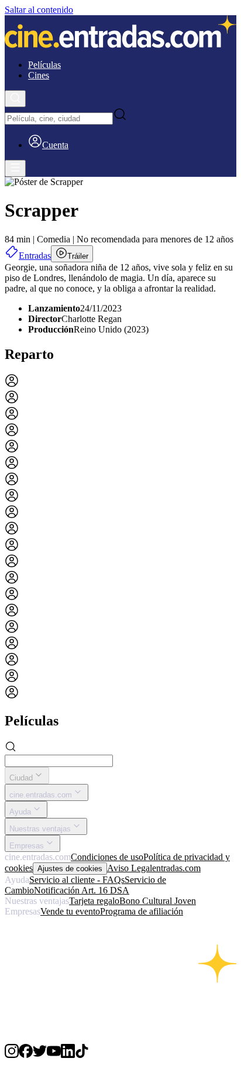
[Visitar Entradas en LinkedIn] (68, 1055)
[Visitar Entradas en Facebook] (26, 1055)
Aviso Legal (129, 868)
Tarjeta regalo (94, 901)
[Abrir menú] (15, 168)
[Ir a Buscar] (15, 98)
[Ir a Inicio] (120, 32)
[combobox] (59, 118)
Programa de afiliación (141, 911)
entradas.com (176, 868)
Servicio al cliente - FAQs (77, 880)
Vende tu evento (70, 911)
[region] (120, 537)
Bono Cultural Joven (157, 901)
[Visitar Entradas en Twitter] (40, 1055)
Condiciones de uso (107, 857)
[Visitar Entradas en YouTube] (54, 1055)
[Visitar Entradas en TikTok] (82, 1055)
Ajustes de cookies (69, 868)
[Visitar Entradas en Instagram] (12, 1055)
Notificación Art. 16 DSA (81, 890)
